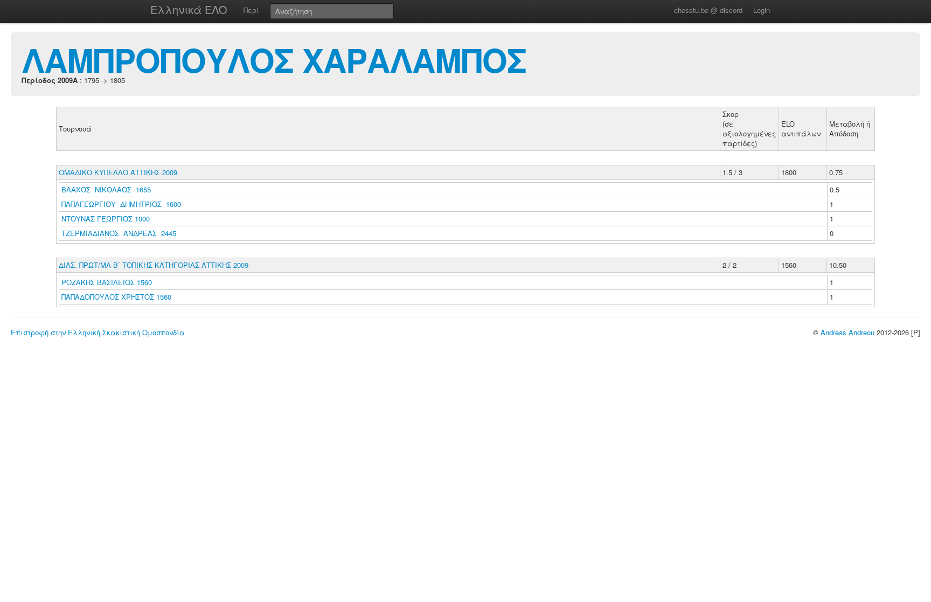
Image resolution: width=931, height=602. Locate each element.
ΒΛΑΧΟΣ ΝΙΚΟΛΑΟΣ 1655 (106, 189)
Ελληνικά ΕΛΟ (188, 9)
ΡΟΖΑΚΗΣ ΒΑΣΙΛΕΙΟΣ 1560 (106, 282)
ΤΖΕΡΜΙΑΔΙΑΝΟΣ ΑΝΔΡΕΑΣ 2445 (118, 233)
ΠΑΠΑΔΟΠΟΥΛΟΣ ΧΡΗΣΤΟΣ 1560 (116, 297)
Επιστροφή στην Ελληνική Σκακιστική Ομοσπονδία (98, 332)
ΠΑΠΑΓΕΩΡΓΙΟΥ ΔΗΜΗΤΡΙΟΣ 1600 (121, 204)
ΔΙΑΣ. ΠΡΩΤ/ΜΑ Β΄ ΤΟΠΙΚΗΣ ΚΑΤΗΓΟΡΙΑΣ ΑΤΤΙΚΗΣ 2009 (153, 265)
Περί (251, 10)
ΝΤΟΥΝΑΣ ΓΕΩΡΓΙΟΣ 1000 (105, 218)
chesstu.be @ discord (708, 10)
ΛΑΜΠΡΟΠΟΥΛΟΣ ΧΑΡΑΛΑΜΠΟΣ (274, 59)
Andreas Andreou (847, 332)
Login (761, 10)
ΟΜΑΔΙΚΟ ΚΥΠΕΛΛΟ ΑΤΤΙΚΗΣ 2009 (118, 172)
